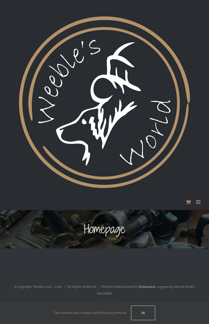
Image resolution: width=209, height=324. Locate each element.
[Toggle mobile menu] (198, 202)
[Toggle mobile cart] (188, 202)
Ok (143, 313)
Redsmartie (147, 287)
